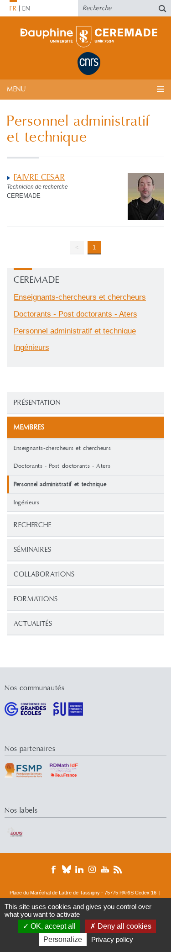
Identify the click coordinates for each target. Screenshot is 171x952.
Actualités (33, 623)
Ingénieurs (27, 502)
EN (26, 9)
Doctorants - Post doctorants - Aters (62, 466)
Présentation (37, 402)
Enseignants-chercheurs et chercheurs (62, 448)
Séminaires (33, 549)
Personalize (62, 939)
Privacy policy (112, 939)
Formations (36, 599)
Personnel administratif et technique (75, 331)
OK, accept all (52, 926)
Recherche (33, 525)
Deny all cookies (123, 926)
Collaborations (44, 574)
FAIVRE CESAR (39, 177)
